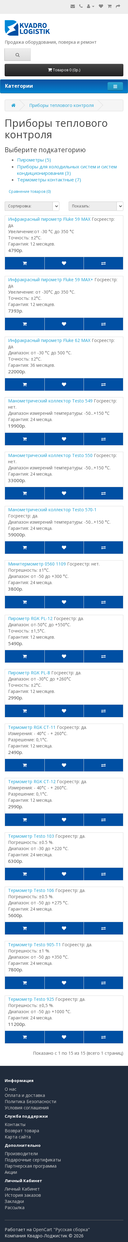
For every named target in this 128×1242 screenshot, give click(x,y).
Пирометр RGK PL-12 (30, 618)
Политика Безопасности (30, 1101)
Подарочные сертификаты (33, 1160)
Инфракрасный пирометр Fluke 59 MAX (49, 219)
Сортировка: (19, 206)
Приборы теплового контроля (61, 105)
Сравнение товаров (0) (30, 191)
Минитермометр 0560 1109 (37, 564)
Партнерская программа (31, 1166)
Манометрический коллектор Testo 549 (50, 401)
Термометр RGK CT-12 (32, 781)
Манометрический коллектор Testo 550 (50, 455)
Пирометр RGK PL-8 (29, 673)
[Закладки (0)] (101, 6)
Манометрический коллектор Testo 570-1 (52, 509)
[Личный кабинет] (90, 6)
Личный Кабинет (22, 1189)
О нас (10, 1089)
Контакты (15, 1124)
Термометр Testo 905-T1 (34, 944)
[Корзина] (109, 6)
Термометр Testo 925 (31, 999)
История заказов (23, 1195)
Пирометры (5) (34, 160)
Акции (11, 1172)
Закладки (14, 1201)
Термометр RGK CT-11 (32, 727)
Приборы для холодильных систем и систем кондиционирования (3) (67, 169)
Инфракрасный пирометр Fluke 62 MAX (49, 340)
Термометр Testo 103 (31, 836)
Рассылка (15, 1207)
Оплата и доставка (25, 1095)
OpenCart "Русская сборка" (61, 1229)
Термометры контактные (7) (49, 179)
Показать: (81, 206)
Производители (21, 1153)
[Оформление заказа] (118, 6)
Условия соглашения (27, 1108)
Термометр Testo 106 (31, 890)
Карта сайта (18, 1137)
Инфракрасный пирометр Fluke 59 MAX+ (50, 279)
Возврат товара (22, 1130)
